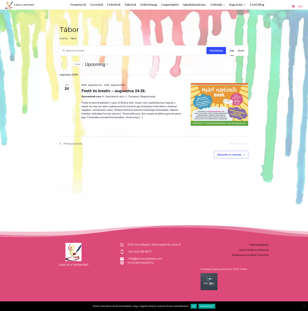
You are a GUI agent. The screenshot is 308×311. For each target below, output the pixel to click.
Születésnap (148, 5)
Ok (193, 306)
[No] (304, 306)
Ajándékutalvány (194, 5)
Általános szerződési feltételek (250, 255)
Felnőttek (113, 5)
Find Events (216, 50)
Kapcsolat (236, 5)
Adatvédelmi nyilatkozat (254, 250)
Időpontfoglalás (259, 245)
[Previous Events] (62, 64)
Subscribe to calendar (229, 154)
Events (64, 38)
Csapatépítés (170, 5)
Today (77, 64)
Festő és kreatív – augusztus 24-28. (113, 90)
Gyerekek (96, 5)
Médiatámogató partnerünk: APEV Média (224, 269)
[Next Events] (68, 64)
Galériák (216, 5)
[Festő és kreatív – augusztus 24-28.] (219, 104)
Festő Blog (257, 5)
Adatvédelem (207, 306)
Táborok (130, 5)
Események (78, 5)
